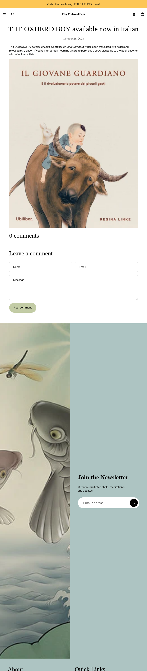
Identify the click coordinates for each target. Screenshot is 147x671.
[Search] (12, 14)
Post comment (23, 307)
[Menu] (4, 14)
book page (127, 50)
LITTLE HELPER (82, 4)
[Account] (134, 14)
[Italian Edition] (73, 143)
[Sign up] (134, 503)
